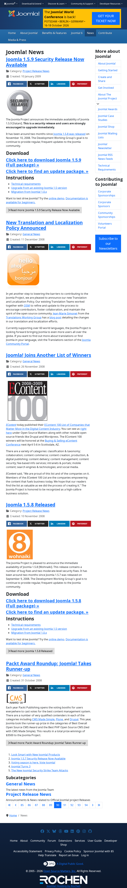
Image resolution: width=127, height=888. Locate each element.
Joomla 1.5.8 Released (30, 504)
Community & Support (82, 3)
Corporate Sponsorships (106, 193)
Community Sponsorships (106, 215)
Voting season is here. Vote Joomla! (33, 762)
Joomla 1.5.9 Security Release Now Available (45, 62)
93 (79, 805)
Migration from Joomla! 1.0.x (29, 192)
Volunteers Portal (105, 225)
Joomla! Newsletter (105, 146)
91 (64, 805)
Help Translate (47, 855)
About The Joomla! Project (107, 96)
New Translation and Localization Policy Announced (44, 225)
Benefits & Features (54, 33)
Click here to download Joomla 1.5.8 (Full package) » (43, 603)
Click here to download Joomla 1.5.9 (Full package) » (43, 162)
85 (22, 805)
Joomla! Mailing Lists (107, 135)
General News (31, 234)
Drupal (74, 719)
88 (43, 805)
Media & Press (17, 40)
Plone (59, 719)
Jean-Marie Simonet (65, 313)
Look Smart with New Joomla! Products (35, 754)
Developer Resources (110, 3)
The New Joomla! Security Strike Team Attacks (39, 770)
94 (86, 805)
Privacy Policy (53, 851)
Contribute (105, 33)
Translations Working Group (24, 317)
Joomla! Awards (107, 109)
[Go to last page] (98, 805)
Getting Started (107, 70)
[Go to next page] (93, 805)
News (90, 33)
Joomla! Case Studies (106, 118)
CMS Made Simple (43, 719)
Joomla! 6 (77, 33)
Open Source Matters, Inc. (59, 871)
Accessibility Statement (27, 851)
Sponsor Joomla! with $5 (99, 851)
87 (36, 805)
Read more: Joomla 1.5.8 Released (31, 651)
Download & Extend (32, 3)
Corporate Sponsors (104, 204)
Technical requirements (26, 184)
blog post (55, 317)
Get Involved (106, 88)
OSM (27, 305)
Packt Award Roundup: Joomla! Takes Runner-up (48, 666)
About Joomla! (29, 33)
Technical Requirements (107, 167)
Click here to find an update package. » (47, 171)
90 (57, 805)
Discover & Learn (56, 3)
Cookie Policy (72, 851)
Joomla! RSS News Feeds (105, 157)
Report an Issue (69, 855)
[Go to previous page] (16, 805)
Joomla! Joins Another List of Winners (48, 355)
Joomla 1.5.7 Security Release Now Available (38, 758)
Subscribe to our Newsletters (108, 243)
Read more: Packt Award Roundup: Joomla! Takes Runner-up (48, 743)
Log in (85, 855)
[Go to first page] (9, 805)
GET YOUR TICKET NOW (106, 18)
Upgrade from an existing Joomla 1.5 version (39, 188)
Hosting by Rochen (63, 886)
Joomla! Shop (106, 126)
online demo (56, 198)
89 (50, 805)
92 (71, 805)
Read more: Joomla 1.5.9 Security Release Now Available (45, 210)
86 (29, 805)
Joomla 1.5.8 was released (69, 134)
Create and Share (105, 79)
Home (12, 33)
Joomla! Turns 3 (20, 766)
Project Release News (36, 71)
